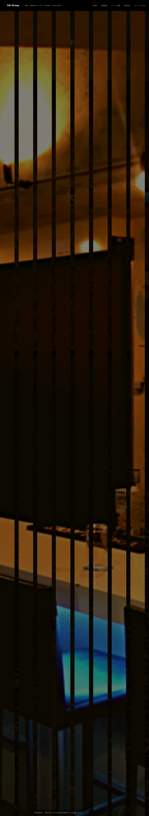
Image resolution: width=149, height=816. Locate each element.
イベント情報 (115, 5)
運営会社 (127, 5)
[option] (74, 408)
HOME (94, 5)
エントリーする (139, 5)
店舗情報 (104, 5)
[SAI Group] (13, 5)
